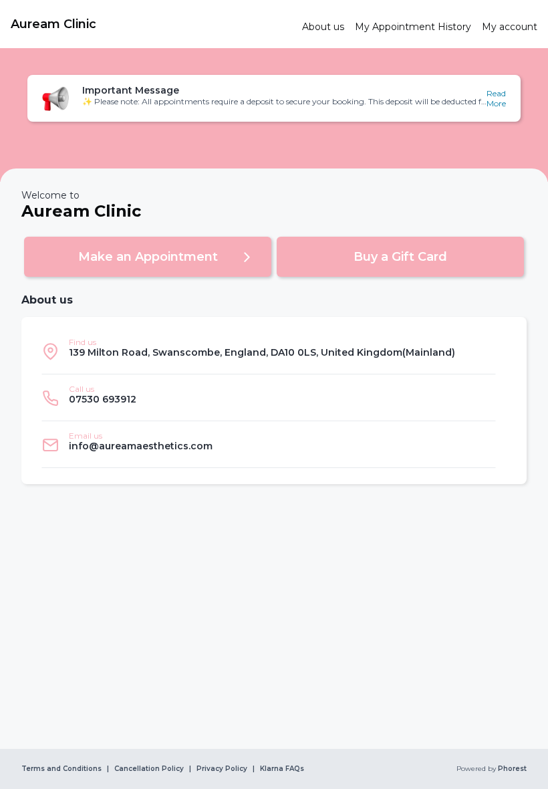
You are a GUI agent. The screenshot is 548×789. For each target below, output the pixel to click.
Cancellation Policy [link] (149, 769)
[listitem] (268, 351)
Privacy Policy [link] (221, 769)
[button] (274, 98)
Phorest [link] (512, 769)
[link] (151, 24)
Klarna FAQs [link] (282, 769)
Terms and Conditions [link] (61, 769)
